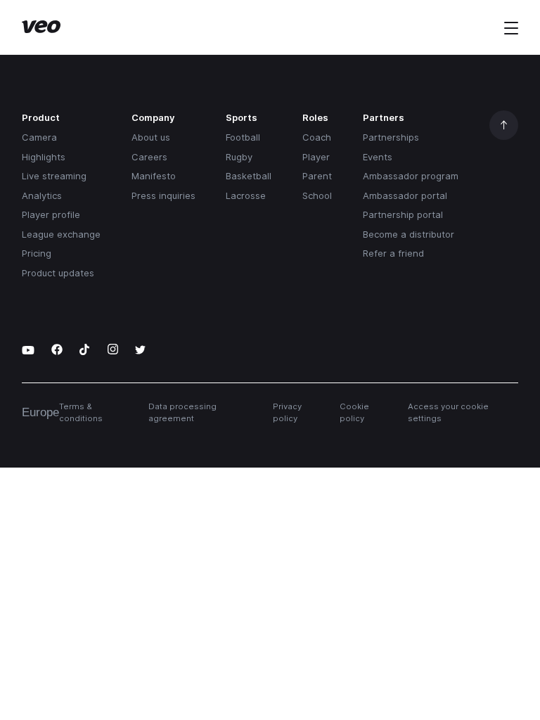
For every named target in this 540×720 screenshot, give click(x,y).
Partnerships (391, 137)
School (317, 195)
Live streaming (54, 175)
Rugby (239, 156)
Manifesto (153, 175)
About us (150, 137)
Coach (316, 137)
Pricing (36, 253)
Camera (39, 137)
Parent (317, 175)
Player (316, 156)
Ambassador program (410, 175)
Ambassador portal (405, 195)
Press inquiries (163, 195)
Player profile (51, 214)
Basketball (248, 175)
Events (377, 156)
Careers (149, 156)
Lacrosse (246, 195)
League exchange (61, 234)
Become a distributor (408, 234)
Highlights (43, 156)
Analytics (42, 195)
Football (243, 137)
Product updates (58, 272)
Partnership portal (403, 214)
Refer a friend (393, 253)
